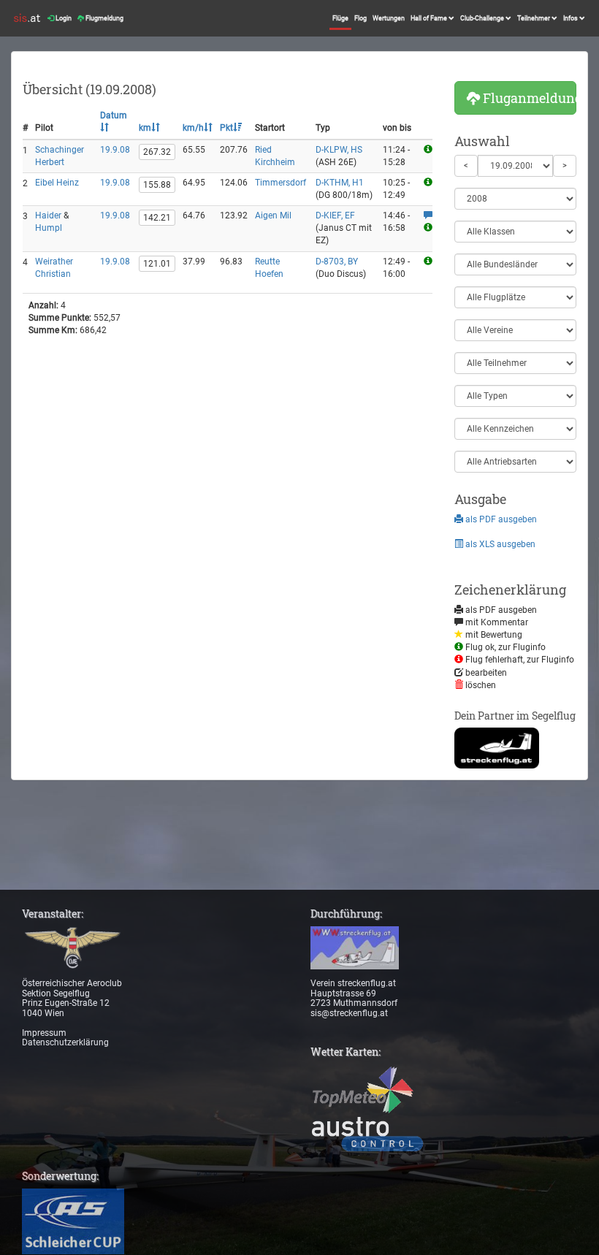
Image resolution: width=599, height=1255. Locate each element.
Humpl (48, 228)
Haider (48, 215)
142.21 (157, 218)
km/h (193, 128)
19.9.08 (115, 150)
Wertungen (389, 18)
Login (63, 18)
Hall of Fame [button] (430, 18)
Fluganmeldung (528, 98)
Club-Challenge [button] (482, 18)
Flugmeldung (103, 18)
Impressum (44, 1033)
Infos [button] (571, 18)
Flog (360, 18)
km (145, 128)
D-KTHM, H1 (340, 183)
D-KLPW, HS (339, 150)
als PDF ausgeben (500, 519)
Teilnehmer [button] (534, 18)
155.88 (157, 185)
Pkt (226, 128)
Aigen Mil (273, 215)
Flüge (340, 18)
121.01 (157, 264)
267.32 (157, 152)
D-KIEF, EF (335, 215)
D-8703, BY (337, 261)
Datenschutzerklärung (65, 1042)
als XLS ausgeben (499, 544)
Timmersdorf (280, 183)
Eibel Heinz (57, 183)
